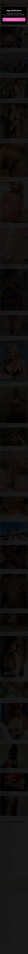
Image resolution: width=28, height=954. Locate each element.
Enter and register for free (14, 19)
